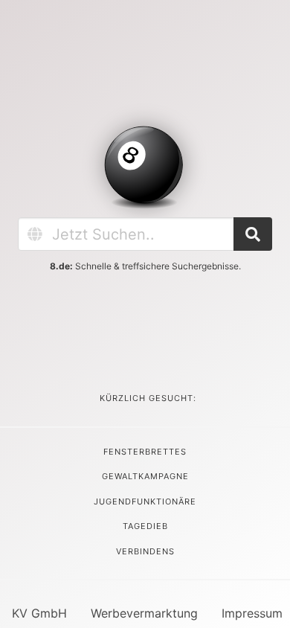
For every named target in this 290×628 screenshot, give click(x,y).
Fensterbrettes (145, 451)
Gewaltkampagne (145, 476)
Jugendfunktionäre (145, 501)
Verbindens (145, 551)
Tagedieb (145, 526)
